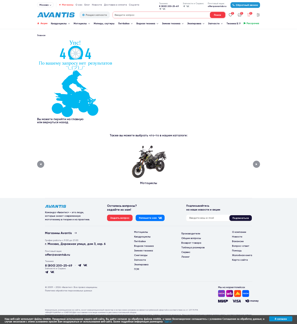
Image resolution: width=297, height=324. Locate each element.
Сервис (185, 252)
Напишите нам (148, 217)
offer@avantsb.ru (217, 6)
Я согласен (281, 319)
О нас (78, 4)
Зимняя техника (171, 23)
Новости (97, 4)
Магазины (67, 4)
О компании (239, 231)
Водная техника (145, 23)
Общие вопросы (191, 238)
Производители (190, 233)
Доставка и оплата (115, 4)
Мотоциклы (80, 23)
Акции (44, 23)
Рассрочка (253, 23)
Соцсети (134, 4)
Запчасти (214, 23)
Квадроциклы (59, 23)
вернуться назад (55, 122)
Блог (87, 4)
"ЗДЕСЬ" (168, 321)
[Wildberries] (229, 293)
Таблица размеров (192, 247)
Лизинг (185, 256)
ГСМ (136, 269)
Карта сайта (240, 259)
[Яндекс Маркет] (237, 293)
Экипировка (194, 23)
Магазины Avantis (58, 233)
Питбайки (123, 23)
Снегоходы (140, 255)
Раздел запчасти (96, 14)
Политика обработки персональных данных (68, 290)
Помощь (237, 250)
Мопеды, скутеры (104, 23)
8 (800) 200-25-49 (169, 6)
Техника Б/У (233, 23)
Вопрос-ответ (240, 245)
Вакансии (238, 241)
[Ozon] (221, 293)
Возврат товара (191, 242)
